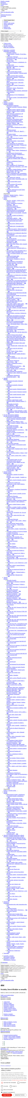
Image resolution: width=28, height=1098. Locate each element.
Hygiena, (9, 419)
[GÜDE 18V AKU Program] (14, 607)
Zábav (25, 324)
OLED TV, (21, 58)
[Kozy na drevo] (11, 684)
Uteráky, (22, 888)
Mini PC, (22, 131)
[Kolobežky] (10, 404)
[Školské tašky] (11, 469)
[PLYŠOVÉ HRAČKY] (13, 284)
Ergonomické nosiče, (21, 444)
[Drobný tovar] (10, 809)
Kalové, (9, 703)
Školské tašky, (14, 345)
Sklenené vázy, (10, 512)
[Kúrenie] (9, 816)
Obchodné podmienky (9, 1004)
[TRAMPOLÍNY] (11, 226)
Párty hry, (23, 259)
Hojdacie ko (23, 313)
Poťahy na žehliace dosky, (13, 547)
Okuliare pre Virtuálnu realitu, (14, 158)
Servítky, (9, 351)
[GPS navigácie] (11, 184)
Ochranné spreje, (11, 834)
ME (13, 264)
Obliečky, (13, 888)
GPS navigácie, (10, 185)
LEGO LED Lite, (17, 336)
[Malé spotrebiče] (11, 75)
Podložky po (23, 477)
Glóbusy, (9, 345)
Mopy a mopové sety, (15, 553)
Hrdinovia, (9, 277)
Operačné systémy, (11, 178)
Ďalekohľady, (20, 88)
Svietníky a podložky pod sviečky (19, 508)
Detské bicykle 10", (11, 408)
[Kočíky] (9, 431)
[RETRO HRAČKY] (12, 332)
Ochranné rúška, (11, 815)
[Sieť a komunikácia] (12, 173)
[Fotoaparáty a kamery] (12, 85)
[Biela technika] (11, 71)
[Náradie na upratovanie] (13, 550)
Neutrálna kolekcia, (15, 452)
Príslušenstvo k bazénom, (17, 203)
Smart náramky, (21, 141)
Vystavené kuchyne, (21, 843)
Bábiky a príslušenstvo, (12, 358)
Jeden (8, 420)
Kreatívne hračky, (11, 448)
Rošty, (12, 855)
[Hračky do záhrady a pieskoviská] (15, 781)
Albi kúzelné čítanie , (15, 324)
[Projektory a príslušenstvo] (13, 147)
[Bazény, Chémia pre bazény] (14, 667)
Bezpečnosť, (14, 440)
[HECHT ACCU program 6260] (15, 653)
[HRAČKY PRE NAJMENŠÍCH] (15, 305)
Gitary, (8, 318)
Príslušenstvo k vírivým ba (20, 230)
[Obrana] (9, 832)
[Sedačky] (9, 866)
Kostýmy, (9, 299)
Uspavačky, (9, 307)
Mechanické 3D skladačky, (13, 340)
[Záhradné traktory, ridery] (13, 732)
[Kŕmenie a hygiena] (12, 417)
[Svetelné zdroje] (11, 914)
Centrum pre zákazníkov (9, 1015)
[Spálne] (9, 854)
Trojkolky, (17, 412)
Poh (8, 522)
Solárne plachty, (10, 212)
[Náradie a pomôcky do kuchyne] (15, 531)
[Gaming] (9, 134)
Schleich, (20, 277)
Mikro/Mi (9, 67)
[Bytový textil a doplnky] (13, 941)
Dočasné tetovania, (11, 272)
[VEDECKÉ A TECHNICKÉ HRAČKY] (17, 280)
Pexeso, (8, 324)
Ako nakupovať (7, 1011)
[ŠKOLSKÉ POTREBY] (13, 343)
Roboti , (15, 303)
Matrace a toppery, (18, 855)
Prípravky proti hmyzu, (18, 429)
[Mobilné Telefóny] (12, 109)
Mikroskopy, (20, 283)
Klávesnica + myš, (19, 166)
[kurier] (4, 1045)
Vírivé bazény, (10, 230)
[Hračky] (9, 356)
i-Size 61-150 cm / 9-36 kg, (17, 436)
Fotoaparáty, (10, 88)
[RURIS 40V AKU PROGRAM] (15, 619)
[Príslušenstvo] (10, 773)
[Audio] (9, 65)
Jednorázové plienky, (21, 419)
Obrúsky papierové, (11, 501)
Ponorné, (19, 702)
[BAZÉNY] (10, 206)
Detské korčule (23, 412)
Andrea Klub (7, 1001)
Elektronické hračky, (12, 283)
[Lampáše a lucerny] (12, 493)
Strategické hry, (10, 259)
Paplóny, (9, 889)
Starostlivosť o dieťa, (12, 372)
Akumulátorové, (11, 581)
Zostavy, (9, 839)
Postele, (9, 851)
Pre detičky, (16, 427)
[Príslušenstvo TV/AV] (12, 94)
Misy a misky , (19, 520)
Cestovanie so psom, (12, 462)
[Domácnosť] (10, 360)
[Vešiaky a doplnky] (12, 877)
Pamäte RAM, (10, 145)
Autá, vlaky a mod (22, 358)
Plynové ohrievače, (21, 817)
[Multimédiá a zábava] (12, 79)
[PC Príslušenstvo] (11, 165)
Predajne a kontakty (8, 1014)
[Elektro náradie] (11, 798)
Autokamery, (10, 827)
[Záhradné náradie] (11, 744)
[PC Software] (10, 177)
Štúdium (25, 107)
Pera (26, 345)
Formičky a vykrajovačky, (13, 534)
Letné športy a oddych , (12, 218)
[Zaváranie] (10, 541)
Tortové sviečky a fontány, (13, 528)
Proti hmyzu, (21, 910)
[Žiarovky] (9, 911)
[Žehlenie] (9, 546)
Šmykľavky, (10, 783)
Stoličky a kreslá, (22, 839)
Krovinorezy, (10, 587)
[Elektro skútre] (11, 397)
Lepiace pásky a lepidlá (21, 811)
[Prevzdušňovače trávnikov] (13, 595)
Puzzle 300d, (22, 267)
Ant (26, 178)
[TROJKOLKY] (11, 290)
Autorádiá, (15, 827)
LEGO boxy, (10, 336)
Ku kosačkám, (10, 774)
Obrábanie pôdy (23, 745)
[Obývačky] (10, 846)
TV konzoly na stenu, (12, 97)
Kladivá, (9, 804)
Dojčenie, (13, 419)
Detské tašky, (21, 345)
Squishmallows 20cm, (12, 329)
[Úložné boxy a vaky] (12, 562)
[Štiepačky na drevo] (12, 678)
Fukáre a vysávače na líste (10, 790)
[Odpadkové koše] (11, 556)
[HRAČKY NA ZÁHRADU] (14, 233)
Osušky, (18, 888)
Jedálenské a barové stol (20, 863)
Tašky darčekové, (20, 501)
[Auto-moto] (10, 825)
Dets (8, 260)
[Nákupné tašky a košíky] (13, 558)
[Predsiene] (10, 858)
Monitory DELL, (11, 172)
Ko (7, 848)
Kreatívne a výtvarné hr (21, 272)
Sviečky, (9, 508)
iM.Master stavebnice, (12, 263)
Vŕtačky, (22, 800)
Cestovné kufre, (10, 470)
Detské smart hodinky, (12, 141)
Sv (13, 352)
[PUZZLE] (10, 265)
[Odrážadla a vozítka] (12, 410)
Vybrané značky (7, 28)
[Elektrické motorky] (12, 389)
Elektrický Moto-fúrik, (12, 690)
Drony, (8, 164)
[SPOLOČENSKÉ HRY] (13, 256)
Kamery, (15, 88)
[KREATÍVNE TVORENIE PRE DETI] (17, 269)
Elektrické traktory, (20, 401)
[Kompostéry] (10, 694)
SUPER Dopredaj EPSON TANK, (15, 122)
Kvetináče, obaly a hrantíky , (13, 477)
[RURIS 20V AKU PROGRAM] (15, 615)
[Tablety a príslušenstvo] (13, 124)
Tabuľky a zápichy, (11, 497)
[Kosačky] (9, 580)
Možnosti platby (4, 1018)
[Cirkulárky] (10, 675)
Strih (25, 707)
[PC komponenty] (11, 143)
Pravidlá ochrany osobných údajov (15, 1051)
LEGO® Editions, (21, 240)
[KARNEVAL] (11, 298)
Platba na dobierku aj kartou (10, 1021)
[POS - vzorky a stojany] (13, 455)
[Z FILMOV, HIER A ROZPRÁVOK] (16, 250)
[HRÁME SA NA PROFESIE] (14, 292)
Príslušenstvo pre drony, (16, 366)
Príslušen (9, 117)
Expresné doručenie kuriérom (10, 1035)
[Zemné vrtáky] (11, 714)
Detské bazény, (21, 669)
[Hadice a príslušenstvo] (13, 754)
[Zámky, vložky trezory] (13, 937)
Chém (8, 671)
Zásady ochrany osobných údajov (19, 1080)
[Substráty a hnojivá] (12, 480)
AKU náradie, (12, 800)
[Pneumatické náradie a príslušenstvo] (16, 794)
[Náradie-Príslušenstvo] (12, 820)
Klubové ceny (7, 27)
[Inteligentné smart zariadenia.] (14, 90)
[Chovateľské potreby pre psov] (14, 459)
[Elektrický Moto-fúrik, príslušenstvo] (16, 687)
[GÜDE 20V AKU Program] (14, 611)
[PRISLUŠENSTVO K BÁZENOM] (16, 210)
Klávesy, (12, 318)
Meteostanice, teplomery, (13, 77)
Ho (11, 785)
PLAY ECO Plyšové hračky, (13, 287)
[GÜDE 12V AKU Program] (14, 603)
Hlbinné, (14, 702)
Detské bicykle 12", (21, 408)
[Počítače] (9, 130)
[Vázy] (9, 511)
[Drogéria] (9, 428)
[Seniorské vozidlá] (11, 394)
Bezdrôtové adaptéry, (22, 174)
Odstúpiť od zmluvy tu (9, 1007)
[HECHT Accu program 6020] (14, 637)
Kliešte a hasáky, (15, 804)
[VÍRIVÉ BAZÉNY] (12, 229)
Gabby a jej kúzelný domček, (14, 253)
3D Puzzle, (16, 267)
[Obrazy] (9, 893)
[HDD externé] (10, 181)
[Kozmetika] (10, 425)
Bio (26, 423)
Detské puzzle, (10, 267)
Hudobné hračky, (19, 448)
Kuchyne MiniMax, (11, 843)
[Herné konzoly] (11, 153)
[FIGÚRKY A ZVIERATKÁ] (14, 275)
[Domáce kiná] (10, 69)
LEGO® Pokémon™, (12, 240)
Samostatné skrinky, (21, 847)
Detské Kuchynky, (11, 295)
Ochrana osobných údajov (10, 1008)
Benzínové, (17, 581)
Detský (8, 296)
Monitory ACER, (19, 170)
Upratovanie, (10, 429)
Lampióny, (9, 352)
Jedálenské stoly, (11, 863)
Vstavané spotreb (23, 73)
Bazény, (9, 203)
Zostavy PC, (17, 131)
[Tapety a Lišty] (11, 896)
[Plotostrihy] (10, 589)
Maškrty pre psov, (21, 462)
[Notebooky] (10, 105)
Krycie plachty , (18, 212)
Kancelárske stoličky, (12, 874)
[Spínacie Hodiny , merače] (13, 922)
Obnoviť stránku (4, 1058)
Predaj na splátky (8, 1023)
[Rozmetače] (10, 717)
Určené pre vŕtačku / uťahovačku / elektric (17, 823)
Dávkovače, (17, 538)
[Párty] (9, 527)
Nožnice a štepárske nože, (13, 745)
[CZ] (4, 1043)
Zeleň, (18, 484)
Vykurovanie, (22, 77)
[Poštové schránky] (11, 758)
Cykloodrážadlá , (11, 412)
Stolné (25, 915)
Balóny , (21, 351)
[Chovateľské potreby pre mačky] (15, 465)
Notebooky (6, 195)
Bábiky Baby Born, (11, 244)
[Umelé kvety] (10, 482)
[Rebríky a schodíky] (12, 763)
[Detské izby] (10, 850)
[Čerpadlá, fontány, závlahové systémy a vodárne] (17, 698)
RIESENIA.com (4, 1048)
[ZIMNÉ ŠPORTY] (12, 353)
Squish (11, 330)
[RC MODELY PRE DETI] (14, 301)
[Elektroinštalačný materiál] (13, 933)
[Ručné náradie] (11, 802)
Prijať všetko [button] (6, 1095)
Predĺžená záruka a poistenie (10, 1010)
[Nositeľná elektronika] (12, 138)
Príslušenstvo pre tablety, (20, 127)
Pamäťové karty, (14, 82)
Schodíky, (24, 212)
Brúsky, (18, 800)
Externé (9, 84)
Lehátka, (13, 839)
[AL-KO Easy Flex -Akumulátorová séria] (17, 623)
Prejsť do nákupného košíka (7, 12)
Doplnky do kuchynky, (21, 295)
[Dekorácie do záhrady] (12, 728)
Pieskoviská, (16, 783)
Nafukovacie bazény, (12, 207)
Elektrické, (22, 581)
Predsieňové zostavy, (12, 859)
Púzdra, (12, 127)
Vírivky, (17, 368)
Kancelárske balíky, (20, 178)
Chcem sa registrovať (6, 1065)
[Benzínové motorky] (12, 391)
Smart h (9, 142)
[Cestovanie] (10, 443)
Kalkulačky (13, 196)
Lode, (22, 303)
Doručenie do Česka (8, 1039)
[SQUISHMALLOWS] (12, 326)
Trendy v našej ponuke (9, 23)
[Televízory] (10, 56)
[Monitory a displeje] (12, 169)
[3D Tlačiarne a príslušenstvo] (14, 113)
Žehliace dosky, (23, 547)
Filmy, (8, 82)
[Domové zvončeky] (12, 926)
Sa (25, 62)
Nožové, (9, 779)
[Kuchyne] (9, 842)
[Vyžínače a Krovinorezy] (13, 584)
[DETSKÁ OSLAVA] (12, 348)
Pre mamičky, (10, 427)
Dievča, (9, 452)
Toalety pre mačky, (11, 467)
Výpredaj (6, 21)
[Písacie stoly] (10, 869)
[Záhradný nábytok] (12, 838)
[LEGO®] (9, 238)
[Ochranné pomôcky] (12, 748)
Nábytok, (9, 440)
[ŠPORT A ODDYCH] (12, 215)
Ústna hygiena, (10, 362)
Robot (8, 583)
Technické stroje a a (21, 248)
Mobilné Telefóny (14, 195)
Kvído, (22, 324)
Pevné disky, (17, 145)
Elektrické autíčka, (11, 401)
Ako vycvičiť (24, 253)
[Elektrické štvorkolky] (12, 381)
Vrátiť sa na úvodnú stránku (7, 995)
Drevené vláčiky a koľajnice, (14, 313)
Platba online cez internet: (10, 1026)
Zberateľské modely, (12, 377)
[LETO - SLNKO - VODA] (14, 200)
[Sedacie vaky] (10, 884)
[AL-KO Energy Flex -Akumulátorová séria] (17, 629)
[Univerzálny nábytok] (12, 880)
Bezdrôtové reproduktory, (13, 66)
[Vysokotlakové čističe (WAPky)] (15, 740)
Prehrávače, (9, 62)
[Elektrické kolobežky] (12, 385)
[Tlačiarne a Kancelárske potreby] (15, 119)
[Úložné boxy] (10, 950)
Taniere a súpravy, (11, 520)
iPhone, (18, 111)
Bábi (8, 245)
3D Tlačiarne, (10, 116)
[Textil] (9, 451)
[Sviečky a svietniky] (12, 507)
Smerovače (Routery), (12, 174)
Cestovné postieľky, (11, 444)
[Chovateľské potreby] (12, 705)
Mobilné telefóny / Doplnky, (13, 54)
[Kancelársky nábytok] (12, 872)
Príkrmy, (23, 423)
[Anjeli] (9, 486)
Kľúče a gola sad (23, 804)
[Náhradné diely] (11, 575)
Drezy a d (9, 844)
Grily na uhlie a (22, 712)
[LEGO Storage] (11, 334)
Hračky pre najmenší (22, 372)
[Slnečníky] (10, 899)
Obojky (8, 463)
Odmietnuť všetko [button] (20, 1095)
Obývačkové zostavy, (12, 847)
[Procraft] (9, 661)
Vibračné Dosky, (16, 808)
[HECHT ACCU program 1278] (15, 645)
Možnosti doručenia (5, 1031)
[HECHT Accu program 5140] (14, 649)
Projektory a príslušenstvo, (18, 62)
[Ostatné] (9, 786)
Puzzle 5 (9, 268)
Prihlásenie (3, 14)
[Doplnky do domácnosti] (13, 569)
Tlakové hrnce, (20, 524)
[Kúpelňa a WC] (11, 537)
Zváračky (9, 801)
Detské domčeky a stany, (13, 235)
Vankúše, (9, 888)
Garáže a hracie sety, (12, 248)
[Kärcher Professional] (12, 657)
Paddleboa (9, 204)
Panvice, (9, 526)
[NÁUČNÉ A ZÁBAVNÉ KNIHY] (15, 321)
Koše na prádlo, (10, 538)
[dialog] (14, 1082)
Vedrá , (8, 553)
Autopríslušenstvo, (11, 811)
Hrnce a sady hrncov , (12, 524)
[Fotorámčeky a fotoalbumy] (14, 489)
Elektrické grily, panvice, (13, 712)
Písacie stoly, (14, 851)
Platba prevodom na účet (9, 1024)
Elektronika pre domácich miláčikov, (15, 707)
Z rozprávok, (15, 277)
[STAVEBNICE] (11, 261)
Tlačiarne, (9, 123)
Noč (8, 857)
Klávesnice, (12, 166)
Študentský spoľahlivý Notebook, (15, 107)
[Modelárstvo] (10, 375)
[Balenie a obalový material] (14, 565)
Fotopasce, (9, 89)
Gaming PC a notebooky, (13, 135)
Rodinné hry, (17, 259)
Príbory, (24, 520)
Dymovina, (9, 817)
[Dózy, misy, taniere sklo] (13, 515)
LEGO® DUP (10, 241)
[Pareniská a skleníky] (12, 720)
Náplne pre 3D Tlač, (18, 116)
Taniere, (13, 351)
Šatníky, (25, 855)
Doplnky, (13, 299)
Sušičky (6, 101)
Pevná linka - (23, 54)
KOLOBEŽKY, (11, 405)
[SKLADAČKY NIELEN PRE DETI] (16, 337)
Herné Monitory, (11, 170)
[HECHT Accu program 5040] (14, 641)
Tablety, (9, 127)
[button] (14, 1092)
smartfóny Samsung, (12, 111)
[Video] (9, 60)
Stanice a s (23, 158)
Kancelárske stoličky (22, 851)
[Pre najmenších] (11, 371)
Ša (7, 446)
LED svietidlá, (20, 915)
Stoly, (16, 839)
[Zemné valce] (10, 672)
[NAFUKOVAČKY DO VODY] (15, 219)
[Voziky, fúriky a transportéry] (14, 736)
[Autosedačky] (10, 435)
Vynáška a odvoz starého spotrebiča (12, 1036)
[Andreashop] (4, 4)
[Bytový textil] (10, 886)
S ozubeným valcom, (16, 779)
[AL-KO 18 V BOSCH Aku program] (16, 633)
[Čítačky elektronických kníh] (14, 189)
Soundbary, (21, 66)
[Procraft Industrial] (12, 664)
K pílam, (16, 774)
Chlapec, (22, 452)
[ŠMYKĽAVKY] (11, 223)
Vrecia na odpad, (11, 557)
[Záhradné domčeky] (12, 760)
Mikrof (8, 320)
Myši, (8, 166)
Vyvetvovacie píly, (23, 587)
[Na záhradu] (10, 367)
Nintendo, (9, 154)
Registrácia (3, 2)
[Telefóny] (9, 52)
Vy (7, 214)
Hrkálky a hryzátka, (17, 307)
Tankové (14, 123)
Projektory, (9, 150)
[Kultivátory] (10, 592)
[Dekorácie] (10, 496)
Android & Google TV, (12, 58)
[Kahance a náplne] (12, 504)
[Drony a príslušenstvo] (12, 161)
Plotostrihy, (16, 587)
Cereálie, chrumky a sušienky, (14, 423)
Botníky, (19, 859)
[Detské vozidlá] (11, 400)
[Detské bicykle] (11, 406)
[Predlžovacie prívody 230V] (14, 918)
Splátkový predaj (8, 1003)
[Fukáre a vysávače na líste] (13, 680)
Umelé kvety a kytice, (12, 484)
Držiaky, (18, 150)
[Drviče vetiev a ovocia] (13, 777)
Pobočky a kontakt (5, 1)
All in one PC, (10, 131)
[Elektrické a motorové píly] (14, 599)
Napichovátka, (23, 528)
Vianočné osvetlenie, (12, 915)
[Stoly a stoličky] (11, 862)
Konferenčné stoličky (22, 874)
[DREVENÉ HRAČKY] (13, 310)
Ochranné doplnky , (11, 572)
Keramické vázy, (18, 512)
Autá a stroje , (10, 303)
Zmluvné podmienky (17, 1053)
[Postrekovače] (10, 751)
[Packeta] (4, 1042)
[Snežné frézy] (10, 691)
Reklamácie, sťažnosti (9, 1006)
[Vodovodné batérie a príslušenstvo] (15, 946)
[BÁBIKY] (10, 242)
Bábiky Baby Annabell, (21, 244)
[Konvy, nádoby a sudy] (13, 766)
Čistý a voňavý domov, (12, 910)
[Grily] (9, 710)
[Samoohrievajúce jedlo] (13, 904)
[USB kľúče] (10, 187)
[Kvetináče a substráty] (12, 474)
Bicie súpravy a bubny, (19, 318)
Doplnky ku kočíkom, (12, 432)
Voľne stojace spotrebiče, (13, 73)
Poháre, (17, 351)
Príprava (9, 78)
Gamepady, (14, 154)
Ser (7, 840)
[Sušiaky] (9, 543)
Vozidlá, (13, 368)
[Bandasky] (10, 770)
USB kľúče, (21, 82)
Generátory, (9, 808)
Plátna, (14, 150)
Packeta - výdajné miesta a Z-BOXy (12, 1037)
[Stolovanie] (10, 519)
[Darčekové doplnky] (12, 500)
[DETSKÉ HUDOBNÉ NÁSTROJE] (16, 315)
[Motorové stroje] (11, 806)
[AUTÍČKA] (10, 246)
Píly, (8, 800)
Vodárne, (23, 702)
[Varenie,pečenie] (11, 523)
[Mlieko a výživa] (11, 421)
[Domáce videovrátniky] (13, 929)
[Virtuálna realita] (11, 157)
